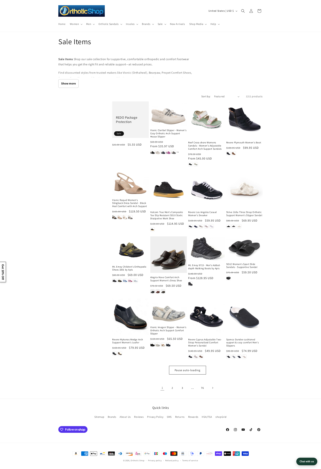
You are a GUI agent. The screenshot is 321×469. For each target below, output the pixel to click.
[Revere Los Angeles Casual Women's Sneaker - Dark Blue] (196, 226)
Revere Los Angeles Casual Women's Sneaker (202, 214)
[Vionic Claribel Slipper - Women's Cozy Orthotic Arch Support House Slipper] (168, 113)
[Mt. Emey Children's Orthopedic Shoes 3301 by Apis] (130, 249)
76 (202, 388)
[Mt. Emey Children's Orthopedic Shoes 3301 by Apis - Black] (114, 281)
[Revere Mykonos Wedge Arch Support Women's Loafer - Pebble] (120, 353)
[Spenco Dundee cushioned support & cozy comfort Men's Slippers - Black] (228, 356)
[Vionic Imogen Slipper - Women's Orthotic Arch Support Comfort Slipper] (168, 310)
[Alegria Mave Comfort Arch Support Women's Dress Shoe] (168, 254)
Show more (68, 83)
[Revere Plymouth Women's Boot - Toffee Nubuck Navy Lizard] (233, 153)
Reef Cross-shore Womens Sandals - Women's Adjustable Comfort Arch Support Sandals (205, 145)
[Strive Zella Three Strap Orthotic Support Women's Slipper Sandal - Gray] (233, 226)
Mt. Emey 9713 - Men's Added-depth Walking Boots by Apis (204, 267)
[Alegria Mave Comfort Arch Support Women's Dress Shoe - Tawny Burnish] (163, 291)
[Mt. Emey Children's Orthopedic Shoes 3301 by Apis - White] (135, 281)
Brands (112, 416)
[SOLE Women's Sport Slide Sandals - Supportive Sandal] (244, 248)
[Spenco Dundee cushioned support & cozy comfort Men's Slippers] (244, 316)
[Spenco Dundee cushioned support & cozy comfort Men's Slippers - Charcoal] (233, 356)
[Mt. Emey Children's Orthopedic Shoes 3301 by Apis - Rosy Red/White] (130, 281)
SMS (169, 416)
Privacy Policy (155, 416)
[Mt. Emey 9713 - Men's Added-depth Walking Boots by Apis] (206, 248)
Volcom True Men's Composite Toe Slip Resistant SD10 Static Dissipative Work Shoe (166, 215)
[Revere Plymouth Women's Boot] (244, 119)
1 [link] (162, 388)
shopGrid (221, 416)
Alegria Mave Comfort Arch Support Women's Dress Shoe (166, 279)
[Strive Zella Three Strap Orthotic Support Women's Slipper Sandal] (244, 189)
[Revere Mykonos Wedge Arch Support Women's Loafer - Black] (114, 353)
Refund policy (172, 460)
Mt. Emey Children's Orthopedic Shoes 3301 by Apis (129, 268)
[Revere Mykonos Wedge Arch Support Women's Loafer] (130, 316)
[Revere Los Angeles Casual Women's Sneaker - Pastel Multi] (206, 226)
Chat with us (307, 461)
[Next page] (212, 388)
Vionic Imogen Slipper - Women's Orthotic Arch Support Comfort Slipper (168, 330)
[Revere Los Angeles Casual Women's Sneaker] (206, 189)
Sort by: (205, 96)
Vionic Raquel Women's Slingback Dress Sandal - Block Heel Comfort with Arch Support (129, 203)
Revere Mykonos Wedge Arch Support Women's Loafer (127, 341)
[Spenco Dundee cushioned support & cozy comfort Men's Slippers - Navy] (239, 356)
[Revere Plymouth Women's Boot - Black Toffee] (228, 153)
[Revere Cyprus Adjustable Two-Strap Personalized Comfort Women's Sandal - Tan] (201, 356)
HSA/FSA (207, 416)
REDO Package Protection (126, 119)
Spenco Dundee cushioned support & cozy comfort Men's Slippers (242, 342)
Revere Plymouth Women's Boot (243, 142)
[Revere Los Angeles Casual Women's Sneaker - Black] (190, 226)
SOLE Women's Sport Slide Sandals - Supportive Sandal (241, 266)
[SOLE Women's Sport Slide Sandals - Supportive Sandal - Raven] (228, 278)
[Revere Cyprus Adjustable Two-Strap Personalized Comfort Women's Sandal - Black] (190, 356)
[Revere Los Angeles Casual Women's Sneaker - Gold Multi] (201, 226)
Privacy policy (155, 460)
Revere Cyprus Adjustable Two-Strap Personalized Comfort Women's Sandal (205, 342)
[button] (76, 24)
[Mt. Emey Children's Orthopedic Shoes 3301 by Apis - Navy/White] (125, 281)
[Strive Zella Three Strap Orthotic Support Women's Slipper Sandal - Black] (228, 226)
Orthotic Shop (137, 460)
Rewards (193, 416)
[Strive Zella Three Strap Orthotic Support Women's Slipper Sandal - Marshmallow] (239, 226)
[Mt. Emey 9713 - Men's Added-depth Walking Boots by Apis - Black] (190, 284)
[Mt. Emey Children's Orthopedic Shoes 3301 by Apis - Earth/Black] (120, 281)
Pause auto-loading (187, 370)
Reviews (139, 416)
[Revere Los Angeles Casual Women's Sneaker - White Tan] (211, 226)
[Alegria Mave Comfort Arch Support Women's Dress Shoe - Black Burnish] (152, 291)
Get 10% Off (2, 272)
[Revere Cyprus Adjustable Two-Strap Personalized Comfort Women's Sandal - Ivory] (196, 356)
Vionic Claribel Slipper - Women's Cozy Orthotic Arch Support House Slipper (168, 133)
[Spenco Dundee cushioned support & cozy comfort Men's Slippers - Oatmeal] (244, 356)
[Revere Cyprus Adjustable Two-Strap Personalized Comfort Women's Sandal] (206, 316)
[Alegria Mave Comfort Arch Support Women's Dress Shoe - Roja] (157, 291)
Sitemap (99, 416)
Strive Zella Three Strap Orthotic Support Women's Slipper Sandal (244, 214)
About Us (125, 416)
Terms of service (190, 460)
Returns (180, 416)
